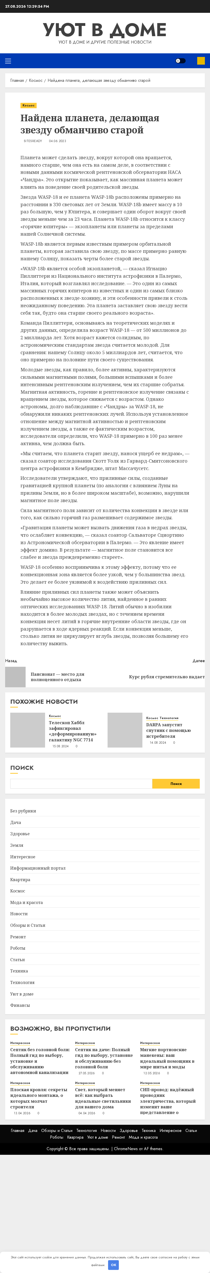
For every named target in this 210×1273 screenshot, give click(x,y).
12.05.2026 (151, 1073)
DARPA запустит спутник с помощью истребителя (168, 730)
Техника (19, 971)
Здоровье (20, 834)
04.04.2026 (87, 1113)
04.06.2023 (57, 141)
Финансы (20, 1005)
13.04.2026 (22, 1113)
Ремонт (18, 937)
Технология (169, 718)
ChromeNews (126, 1149)
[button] (8, 60)
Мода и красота (26, 902)
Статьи (17, 959)
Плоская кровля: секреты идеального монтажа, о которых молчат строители (38, 1098)
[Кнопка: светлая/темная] (180, 60)
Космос (29, 105)
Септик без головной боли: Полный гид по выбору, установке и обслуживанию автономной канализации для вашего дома (40, 1064)
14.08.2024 (158, 743)
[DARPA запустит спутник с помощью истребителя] (125, 730)
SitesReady (33, 141)
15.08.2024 (60, 746)
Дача (15, 822)
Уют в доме (105, 29)
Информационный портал (38, 868)
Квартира (20, 879)
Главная (17, 1130)
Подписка (201, 61)
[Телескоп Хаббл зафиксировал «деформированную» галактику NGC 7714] (27, 730)
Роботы (17, 948)
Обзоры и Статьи (27, 925)
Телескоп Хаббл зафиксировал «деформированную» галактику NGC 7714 (73, 731)
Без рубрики (23, 811)
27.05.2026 (87, 1073)
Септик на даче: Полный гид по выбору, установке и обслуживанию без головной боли (104, 1058)
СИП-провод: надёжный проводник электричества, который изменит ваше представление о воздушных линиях (168, 1104)
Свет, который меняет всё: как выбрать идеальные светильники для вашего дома (103, 1098)
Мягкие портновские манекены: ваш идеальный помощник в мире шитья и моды (167, 1058)
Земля (16, 845)
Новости (19, 914)
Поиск (22, 767)
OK (113, 1264)
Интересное (22, 857)
